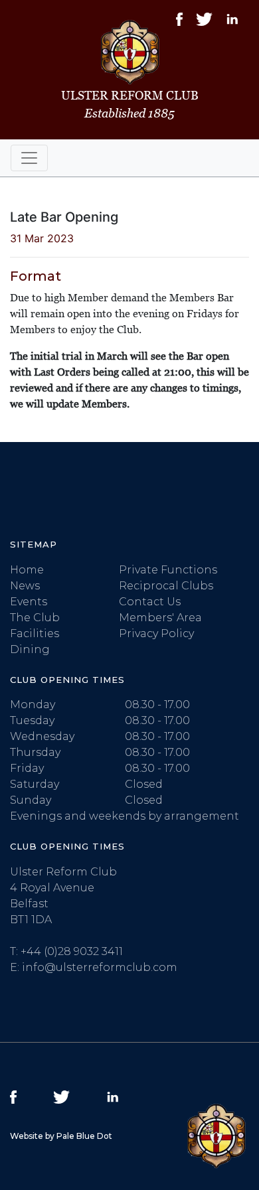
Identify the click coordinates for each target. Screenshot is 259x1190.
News (25, 585)
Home (27, 569)
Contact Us (150, 601)
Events (28, 601)
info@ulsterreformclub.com (99, 967)
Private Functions (168, 569)
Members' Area (160, 617)
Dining (30, 649)
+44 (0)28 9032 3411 (72, 951)
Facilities (34, 633)
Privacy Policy (156, 633)
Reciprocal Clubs (166, 585)
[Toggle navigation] (29, 158)
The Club (35, 617)
